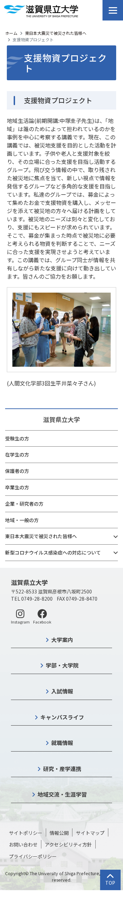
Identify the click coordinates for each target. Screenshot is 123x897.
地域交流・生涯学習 (62, 794)
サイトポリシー (25, 832)
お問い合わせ (23, 844)
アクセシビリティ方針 (68, 844)
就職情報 (62, 743)
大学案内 (62, 639)
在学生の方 (17, 454)
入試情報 (62, 691)
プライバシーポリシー (33, 856)
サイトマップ (90, 832)
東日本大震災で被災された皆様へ (55, 33)
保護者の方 (17, 470)
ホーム (11, 33)
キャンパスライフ (62, 717)
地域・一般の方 (22, 520)
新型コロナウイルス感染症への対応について (53, 552)
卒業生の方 (17, 487)
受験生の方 (17, 438)
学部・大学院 (62, 665)
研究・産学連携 (62, 769)
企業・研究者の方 (24, 503)
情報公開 (59, 832)
